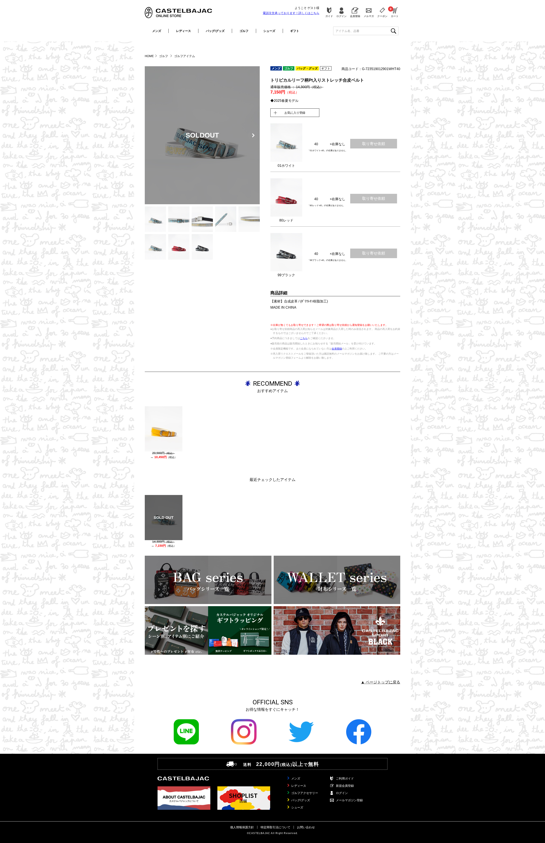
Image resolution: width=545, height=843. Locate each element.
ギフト (294, 31)
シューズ (269, 31)
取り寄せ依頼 (373, 144)
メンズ (156, 31)
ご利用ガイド (345, 778)
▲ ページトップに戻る (380, 682)
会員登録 (355, 16)
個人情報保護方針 (242, 827)
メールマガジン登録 (349, 800)
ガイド (329, 16)
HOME (149, 56)
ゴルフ (244, 31)
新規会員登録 (345, 785)
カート (395, 12)
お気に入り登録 (294, 112)
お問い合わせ (306, 827)
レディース (183, 31)
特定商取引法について (275, 827)
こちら (304, 338)
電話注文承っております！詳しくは (291, 13)
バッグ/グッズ (215, 31)
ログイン (341, 16)
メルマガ (369, 16)
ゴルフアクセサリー (304, 793)
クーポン (382, 16)
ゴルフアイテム (184, 56)
